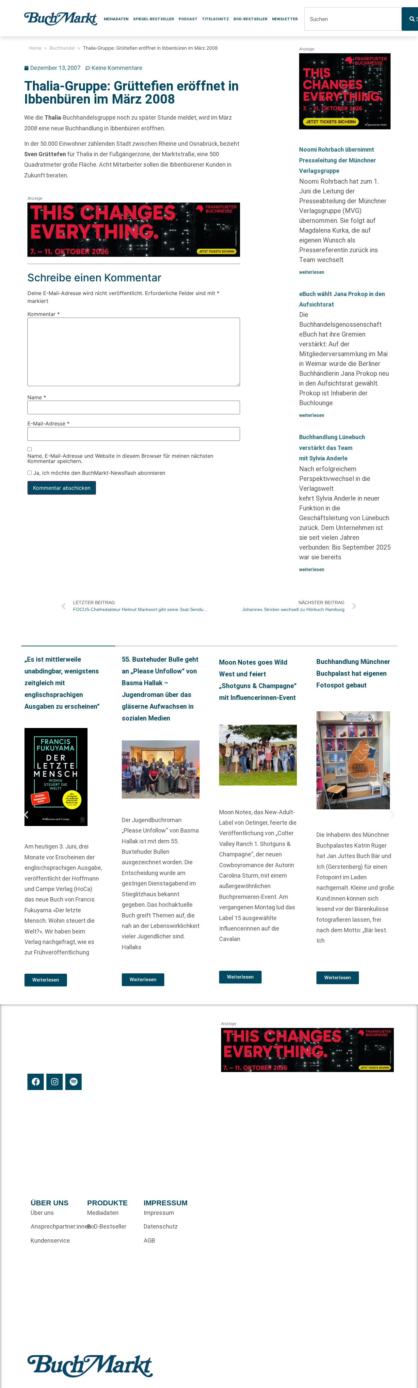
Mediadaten (116, 19)
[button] (26, 815)
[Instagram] (54, 1082)
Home (35, 48)
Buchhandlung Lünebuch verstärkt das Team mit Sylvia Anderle (332, 448)
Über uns (42, 1212)
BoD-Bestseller (250, 19)
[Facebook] (35, 1082)
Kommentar (43, 314)
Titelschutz (215, 19)
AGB (149, 1240)
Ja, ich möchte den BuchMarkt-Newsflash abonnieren (98, 472)
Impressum (159, 1212)
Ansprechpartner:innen (56, 1226)
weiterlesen (311, 272)
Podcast (188, 19)
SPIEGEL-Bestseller (153, 19)
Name (36, 397)
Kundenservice (50, 1240)
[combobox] (353, 19)
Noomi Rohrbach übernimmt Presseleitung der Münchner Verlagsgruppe (337, 160)
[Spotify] (73, 1082)
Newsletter (285, 19)
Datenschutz (161, 1226)
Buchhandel (62, 48)
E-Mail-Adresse (48, 423)
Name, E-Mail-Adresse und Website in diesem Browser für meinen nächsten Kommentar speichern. (120, 458)
